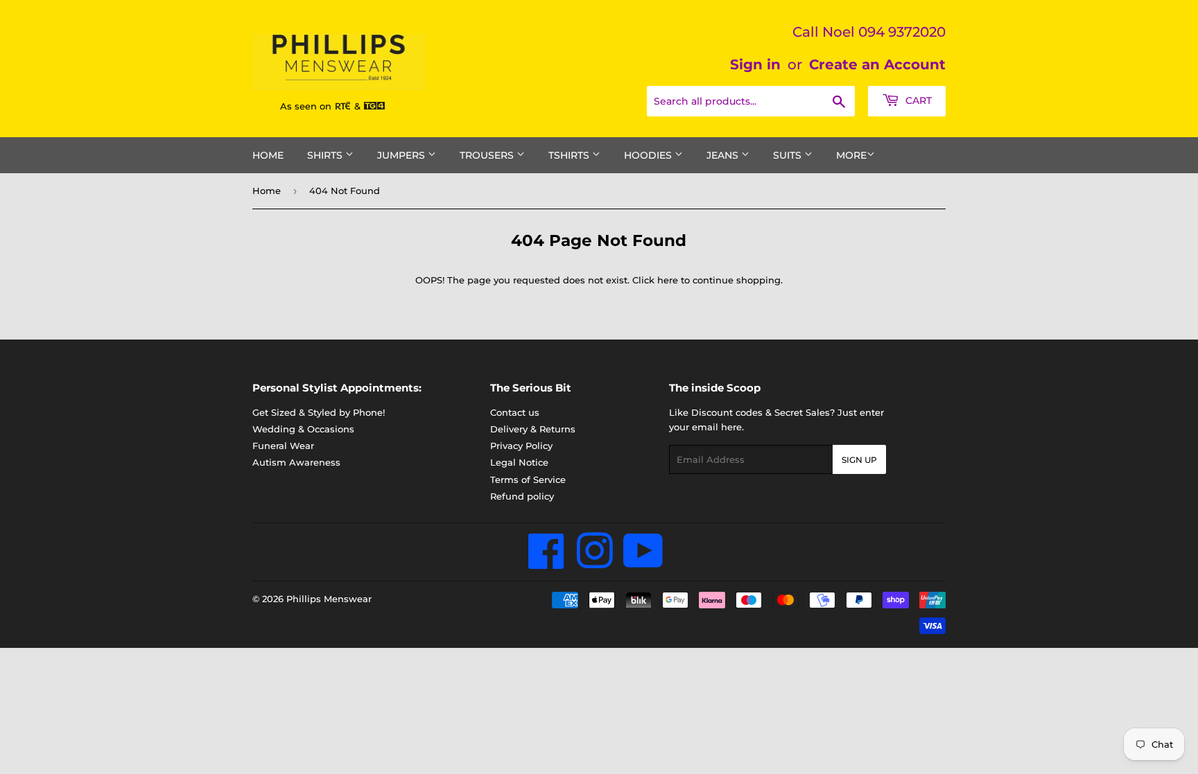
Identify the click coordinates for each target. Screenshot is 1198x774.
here (667, 279)
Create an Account (877, 64)
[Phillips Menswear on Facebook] (547, 562)
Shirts (326, 155)
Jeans (723, 155)
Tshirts (570, 155)
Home (268, 155)
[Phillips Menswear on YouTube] (643, 562)
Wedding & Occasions (303, 428)
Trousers (488, 155)
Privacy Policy (521, 445)
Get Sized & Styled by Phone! (318, 412)
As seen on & (321, 106)
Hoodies (649, 155)
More (851, 155)
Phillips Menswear (329, 598)
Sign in (755, 64)
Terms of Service (528, 479)
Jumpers (402, 155)
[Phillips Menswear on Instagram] (594, 562)
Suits (788, 155)
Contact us (514, 412)
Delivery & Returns (532, 428)
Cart (917, 100)
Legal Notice (519, 462)
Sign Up (859, 460)
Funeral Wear (283, 445)
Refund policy (522, 496)
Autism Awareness (296, 462)
